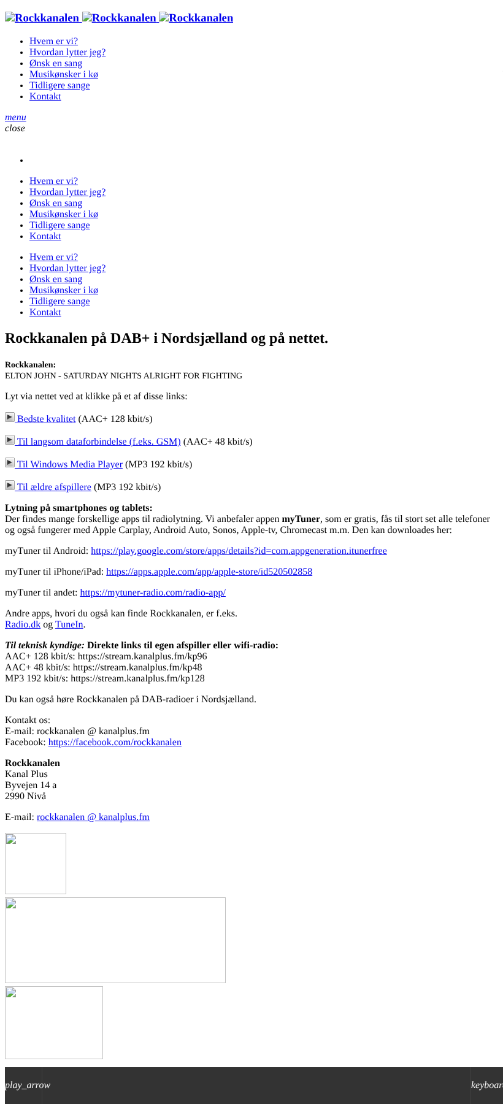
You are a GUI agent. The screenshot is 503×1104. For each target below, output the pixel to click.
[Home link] (119, 18)
